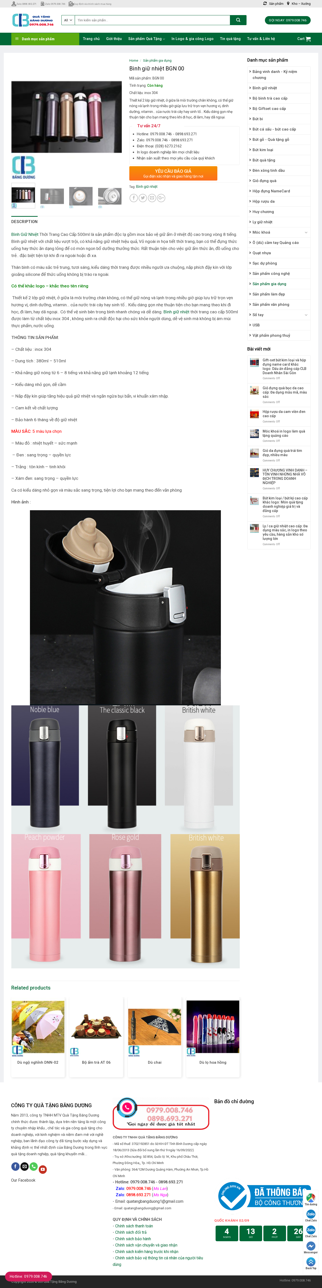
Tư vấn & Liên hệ (261, 39)
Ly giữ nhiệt (262, 222)
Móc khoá (261, 232)
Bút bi (258, 119)
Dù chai (155, 1062)
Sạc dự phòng (265, 263)
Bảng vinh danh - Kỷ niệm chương (275, 74)
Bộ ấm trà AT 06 (96, 1062)
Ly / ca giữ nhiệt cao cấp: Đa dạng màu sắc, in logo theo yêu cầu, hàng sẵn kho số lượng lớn (285, 532)
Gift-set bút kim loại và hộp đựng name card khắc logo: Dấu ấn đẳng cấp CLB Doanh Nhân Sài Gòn (284, 366)
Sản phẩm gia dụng (269, 284)
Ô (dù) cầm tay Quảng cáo (276, 242)
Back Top (311, 1268)
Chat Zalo (311, 1220)
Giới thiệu (114, 39)
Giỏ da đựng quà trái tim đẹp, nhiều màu (282, 453)
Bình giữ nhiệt (265, 88)
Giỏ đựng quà (264, 181)
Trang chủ (91, 39)
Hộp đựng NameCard (271, 191)
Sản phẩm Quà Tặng (145, 39)
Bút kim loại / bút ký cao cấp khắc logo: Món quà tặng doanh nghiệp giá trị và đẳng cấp (285, 504)
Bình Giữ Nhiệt (24, 234)
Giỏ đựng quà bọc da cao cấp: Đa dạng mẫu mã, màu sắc (285, 392)
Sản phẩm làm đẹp (269, 294)
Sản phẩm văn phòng (271, 304)
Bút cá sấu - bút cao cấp (274, 129)
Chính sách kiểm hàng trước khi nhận (146, 1251)
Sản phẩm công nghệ (271, 273)
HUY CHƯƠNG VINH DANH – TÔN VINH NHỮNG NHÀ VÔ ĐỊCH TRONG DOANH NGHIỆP (285, 476)
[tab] (24, 222)
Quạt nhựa (262, 253)
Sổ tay (258, 315)
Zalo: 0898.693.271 (26, 4)
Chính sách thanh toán (134, 1226)
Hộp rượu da (264, 201)
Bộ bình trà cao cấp (270, 98)
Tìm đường (311, 1204)
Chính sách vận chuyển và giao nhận (146, 1245)
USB (256, 325)
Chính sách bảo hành (133, 1238)
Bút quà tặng (264, 160)
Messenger (311, 1252)
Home (133, 60)
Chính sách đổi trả (131, 1232)
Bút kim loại (263, 150)
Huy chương (263, 211)
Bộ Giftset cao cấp (269, 108)
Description (24, 221)
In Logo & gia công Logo (193, 39)
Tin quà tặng (230, 39)
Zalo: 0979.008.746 (55, 4)
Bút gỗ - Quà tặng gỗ (271, 139)
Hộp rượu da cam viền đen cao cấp (284, 414)
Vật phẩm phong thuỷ (271, 335)
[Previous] (19, 117)
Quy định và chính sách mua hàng (92, 4)
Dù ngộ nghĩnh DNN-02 (37, 1062)
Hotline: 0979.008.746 (28, 1276)
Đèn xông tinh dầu (269, 170)
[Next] (113, 117)
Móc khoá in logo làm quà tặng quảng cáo (284, 433)
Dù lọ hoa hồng (212, 1062)
